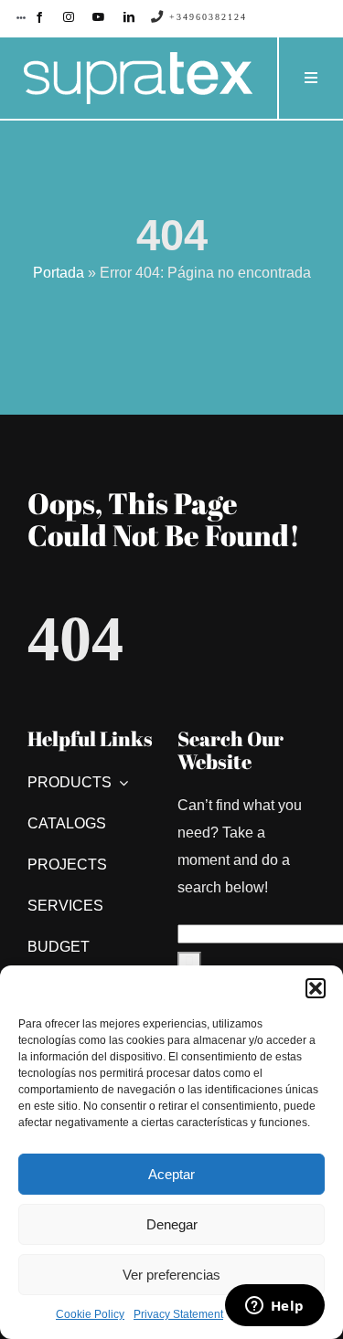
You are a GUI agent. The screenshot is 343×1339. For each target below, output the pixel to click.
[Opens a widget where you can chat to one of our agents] (274, 1307)
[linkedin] (128, 17)
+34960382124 (206, 17)
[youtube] (98, 17)
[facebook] (39, 17)
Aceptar (171, 1174)
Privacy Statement (178, 1314)
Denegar (172, 1224)
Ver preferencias (171, 1274)
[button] (315, 988)
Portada (58, 272)
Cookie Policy (90, 1314)
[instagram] (68, 17)
